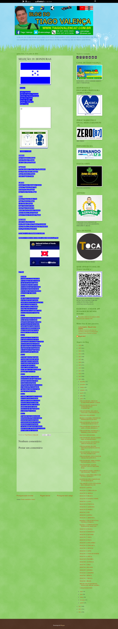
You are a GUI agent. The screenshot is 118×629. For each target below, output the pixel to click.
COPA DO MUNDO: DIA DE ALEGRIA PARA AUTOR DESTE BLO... (90, 438)
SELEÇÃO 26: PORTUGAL (87, 504)
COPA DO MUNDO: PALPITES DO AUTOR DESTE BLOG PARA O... (89, 423)
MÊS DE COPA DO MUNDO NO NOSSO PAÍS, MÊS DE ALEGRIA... (90, 584)
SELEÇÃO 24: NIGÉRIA (86, 509)
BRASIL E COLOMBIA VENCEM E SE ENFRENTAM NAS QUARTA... (90, 418)
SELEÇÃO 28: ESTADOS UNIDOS (89, 498)
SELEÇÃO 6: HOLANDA (86, 567)
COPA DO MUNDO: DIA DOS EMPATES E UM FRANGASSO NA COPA (90, 447)
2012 (80, 609)
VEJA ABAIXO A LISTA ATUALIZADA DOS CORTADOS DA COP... (90, 484)
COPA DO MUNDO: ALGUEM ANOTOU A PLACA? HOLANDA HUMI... (89, 466)
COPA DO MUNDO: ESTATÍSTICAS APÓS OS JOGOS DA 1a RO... (89, 442)
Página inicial (45, 495)
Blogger (63, 625)
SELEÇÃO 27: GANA (85, 501)
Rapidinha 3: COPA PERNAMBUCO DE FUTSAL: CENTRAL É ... (90, 475)
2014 (80, 379)
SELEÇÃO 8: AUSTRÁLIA (87, 562)
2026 (80, 345)
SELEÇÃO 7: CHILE (85, 564)
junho (81, 398)
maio (81, 591)
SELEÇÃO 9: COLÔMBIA (86, 559)
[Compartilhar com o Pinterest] (50, 435)
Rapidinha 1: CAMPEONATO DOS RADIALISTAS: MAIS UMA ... (89, 525)
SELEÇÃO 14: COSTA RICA (87, 545)
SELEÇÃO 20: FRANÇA (86, 529)
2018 (80, 368)
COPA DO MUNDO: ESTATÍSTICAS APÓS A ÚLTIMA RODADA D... (89, 427)
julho (81, 396)
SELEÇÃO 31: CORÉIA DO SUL (88, 490)
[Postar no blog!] (45, 435)
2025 (80, 348)
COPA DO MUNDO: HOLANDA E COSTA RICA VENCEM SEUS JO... (90, 411)
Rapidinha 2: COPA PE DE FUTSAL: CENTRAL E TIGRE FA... (89, 521)
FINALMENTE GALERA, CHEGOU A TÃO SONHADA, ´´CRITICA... (90, 471)
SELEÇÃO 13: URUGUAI (86, 548)
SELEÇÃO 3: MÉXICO (86, 575)
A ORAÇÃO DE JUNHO (86, 588)
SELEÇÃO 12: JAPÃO (85, 551)
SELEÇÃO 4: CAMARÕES (87, 573)
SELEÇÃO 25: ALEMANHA (87, 507)
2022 (80, 356)
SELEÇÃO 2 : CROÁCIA (86, 578)
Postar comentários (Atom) (28, 499)
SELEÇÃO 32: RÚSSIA (86, 488)
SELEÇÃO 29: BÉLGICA (86, 496)
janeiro (82, 603)
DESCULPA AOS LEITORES (87, 415)
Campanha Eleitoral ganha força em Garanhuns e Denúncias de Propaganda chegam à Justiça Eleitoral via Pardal (88, 331)
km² (31, 100)
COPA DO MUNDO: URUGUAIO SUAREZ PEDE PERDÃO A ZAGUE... (90, 401)
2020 (80, 362)
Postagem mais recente (25, 495)
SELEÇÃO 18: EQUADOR (86, 534)
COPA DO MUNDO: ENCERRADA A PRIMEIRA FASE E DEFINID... (90, 431)
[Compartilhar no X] (46, 435)
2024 (80, 351)
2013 (80, 606)
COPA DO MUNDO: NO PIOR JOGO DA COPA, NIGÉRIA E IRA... (89, 452)
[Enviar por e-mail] (43, 435)
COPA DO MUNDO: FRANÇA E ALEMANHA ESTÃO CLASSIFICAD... (88, 406)
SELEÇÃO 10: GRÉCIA (86, 556)
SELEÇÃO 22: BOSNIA (86, 515)
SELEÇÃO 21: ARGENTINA (87, 518)
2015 (80, 376)
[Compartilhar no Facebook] (48, 435)
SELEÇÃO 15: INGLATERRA (87, 543)
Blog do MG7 (82, 336)
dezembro (82, 381)
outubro (82, 387)
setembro (82, 390)
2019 (80, 365)
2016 (80, 373)
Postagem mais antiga (65, 495)
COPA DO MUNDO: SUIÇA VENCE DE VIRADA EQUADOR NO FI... (90, 457)
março (82, 597)
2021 (80, 359)
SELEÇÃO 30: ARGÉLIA (86, 493)
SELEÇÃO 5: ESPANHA (86, 570)
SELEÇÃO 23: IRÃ (85, 512)
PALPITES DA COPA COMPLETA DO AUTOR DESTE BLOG (90, 480)
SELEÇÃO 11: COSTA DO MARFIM (89, 553)
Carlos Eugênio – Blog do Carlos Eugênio (87, 327)
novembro (83, 384)
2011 (80, 612)
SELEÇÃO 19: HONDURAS (87, 532)
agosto (82, 393)
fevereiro (82, 600)
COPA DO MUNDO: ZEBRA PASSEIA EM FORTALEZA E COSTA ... (90, 461)
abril (81, 594)
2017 (80, 371)
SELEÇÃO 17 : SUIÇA (86, 537)
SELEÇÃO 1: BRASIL (85, 581)
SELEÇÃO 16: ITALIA (86, 540)
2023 (80, 354)
